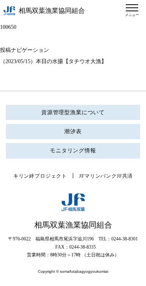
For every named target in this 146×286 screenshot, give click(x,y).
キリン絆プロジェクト (40, 176)
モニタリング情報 (73, 151)
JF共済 (125, 176)
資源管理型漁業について (73, 112)
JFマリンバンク (98, 176)
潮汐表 (73, 131)
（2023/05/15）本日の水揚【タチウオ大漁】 (53, 61)
